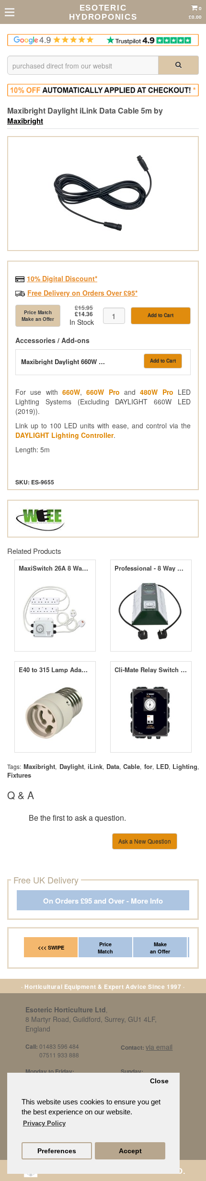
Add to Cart (160, 315)
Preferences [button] (56, 1151)
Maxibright (25, 120)
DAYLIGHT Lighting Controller (64, 435)
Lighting (184, 766)
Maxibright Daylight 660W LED (64, 361)
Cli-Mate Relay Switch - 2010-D (150, 669)
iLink (95, 766)
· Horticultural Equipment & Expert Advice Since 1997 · (102, 986)
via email (159, 1047)
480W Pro (156, 392)
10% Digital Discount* (62, 278)
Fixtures (19, 775)
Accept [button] (130, 1151)
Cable (131, 766)
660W (71, 392)
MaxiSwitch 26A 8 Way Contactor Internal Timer (55, 568)
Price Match (105, 947)
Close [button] (159, 1081)
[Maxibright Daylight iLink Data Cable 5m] (103, 193)
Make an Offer (160, 947)
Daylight (71, 766)
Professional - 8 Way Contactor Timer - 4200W (150, 568)
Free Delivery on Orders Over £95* (82, 293)
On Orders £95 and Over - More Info (103, 901)
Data (112, 766)
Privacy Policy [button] (44, 1123)
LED (162, 766)
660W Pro (102, 392)
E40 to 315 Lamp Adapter (55, 669)
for (148, 766)
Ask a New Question (144, 841)
